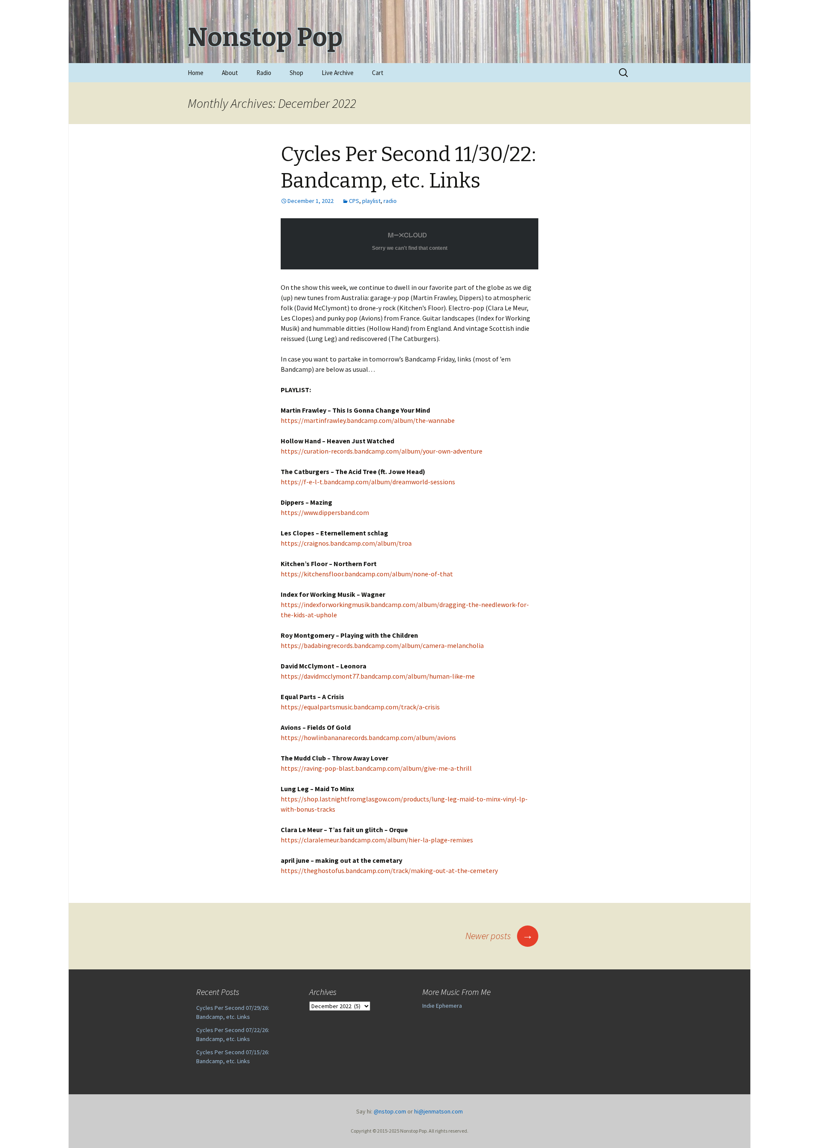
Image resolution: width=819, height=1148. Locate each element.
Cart (377, 73)
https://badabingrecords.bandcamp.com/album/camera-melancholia (382, 645)
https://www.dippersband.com (325, 512)
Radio (263, 73)
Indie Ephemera (442, 1005)
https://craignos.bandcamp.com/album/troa (346, 543)
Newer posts (499, 936)
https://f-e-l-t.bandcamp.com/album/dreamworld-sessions (368, 481)
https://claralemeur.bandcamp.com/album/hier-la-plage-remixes (377, 840)
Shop (296, 73)
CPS (354, 201)
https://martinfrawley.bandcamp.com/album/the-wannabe (368, 420)
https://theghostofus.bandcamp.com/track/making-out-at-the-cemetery (389, 870)
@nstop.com (390, 1111)
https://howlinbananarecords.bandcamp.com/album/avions (368, 737)
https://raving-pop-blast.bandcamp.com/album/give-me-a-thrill (376, 768)
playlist (371, 201)
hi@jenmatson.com (438, 1111)
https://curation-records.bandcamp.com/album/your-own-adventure (381, 451)
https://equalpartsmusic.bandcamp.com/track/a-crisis (360, 707)
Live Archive (338, 73)
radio (390, 201)
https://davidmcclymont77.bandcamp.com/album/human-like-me (378, 676)
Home (195, 73)
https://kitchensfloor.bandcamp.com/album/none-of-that (367, 574)
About (230, 73)
